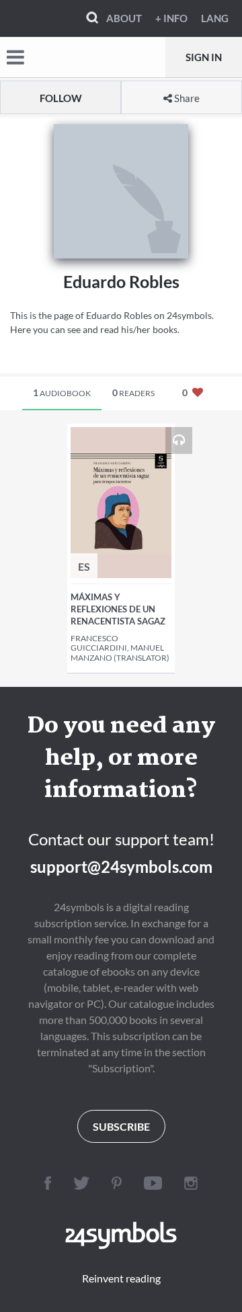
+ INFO (171, 18)
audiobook (62, 392)
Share (186, 98)
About (124, 18)
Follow (61, 98)
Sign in (204, 57)
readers (133, 392)
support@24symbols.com (121, 866)
